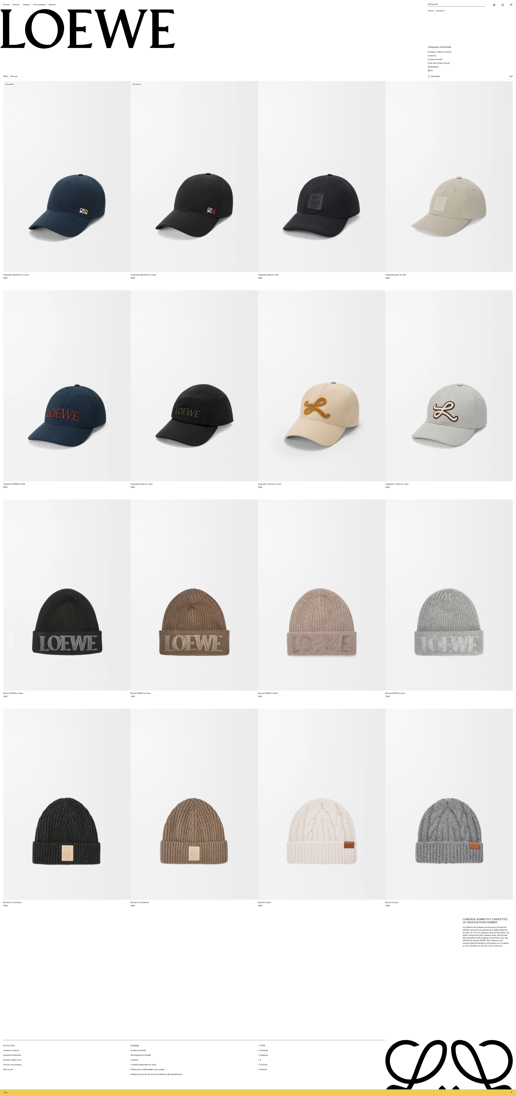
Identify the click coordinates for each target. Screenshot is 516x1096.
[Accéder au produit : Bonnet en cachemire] (67, 804)
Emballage (135, 1046)
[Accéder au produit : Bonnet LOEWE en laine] (67, 595)
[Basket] (511, 4)
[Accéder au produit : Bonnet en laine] (321, 804)
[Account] (494, 4)
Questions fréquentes (12, 1055)
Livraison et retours (11, 1050)
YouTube (263, 1065)
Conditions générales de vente (143, 1065)
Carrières (134, 1060)
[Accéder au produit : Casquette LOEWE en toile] (67, 385)
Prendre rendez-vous (12, 1060)
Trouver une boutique (12, 1065)
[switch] (511, 76)
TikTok (262, 1046)
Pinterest (263, 1069)
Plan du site (8, 1069)
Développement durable (141, 1055)
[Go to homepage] (87, 29)
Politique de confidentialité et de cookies (147, 1069)
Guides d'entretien (138, 1050)
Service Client (9, 1046)
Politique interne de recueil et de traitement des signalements (156, 1074)
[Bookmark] (502, 4)
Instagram (264, 1055)
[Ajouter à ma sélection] (127, 275)
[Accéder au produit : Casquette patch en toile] (321, 176)
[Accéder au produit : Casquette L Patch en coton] (321, 385)
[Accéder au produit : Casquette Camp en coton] (194, 385)
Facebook (264, 1050)
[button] (434, 76)
